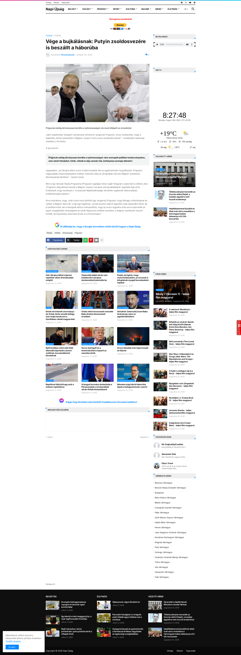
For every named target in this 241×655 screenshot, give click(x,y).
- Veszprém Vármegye (164, 572)
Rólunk (56, 3)
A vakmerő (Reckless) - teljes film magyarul (180, 310)
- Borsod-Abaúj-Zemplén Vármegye (170, 487)
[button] (186, 9)
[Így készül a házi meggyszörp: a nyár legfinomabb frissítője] (52, 619)
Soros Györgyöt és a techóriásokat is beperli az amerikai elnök (94, 350)
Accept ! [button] (12, 647)
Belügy (72, 9)
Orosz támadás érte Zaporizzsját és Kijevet (132, 349)
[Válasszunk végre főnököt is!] (104, 605)
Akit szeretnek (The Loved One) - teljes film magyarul (181, 342)
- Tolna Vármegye (162, 562)
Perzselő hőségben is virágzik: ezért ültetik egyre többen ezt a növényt (127, 617)
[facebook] (182, 3)
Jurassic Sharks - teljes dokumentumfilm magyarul (182, 411)
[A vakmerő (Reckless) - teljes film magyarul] (160, 312)
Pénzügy (102, 9)
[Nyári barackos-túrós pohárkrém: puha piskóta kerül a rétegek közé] (52, 632)
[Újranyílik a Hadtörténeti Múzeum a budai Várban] (155, 605)
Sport (116, 9)
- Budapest (159, 492)
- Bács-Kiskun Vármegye (165, 497)
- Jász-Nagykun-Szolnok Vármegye (170, 532)
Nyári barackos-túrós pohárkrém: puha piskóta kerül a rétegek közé (76, 631)
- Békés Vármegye (162, 502)
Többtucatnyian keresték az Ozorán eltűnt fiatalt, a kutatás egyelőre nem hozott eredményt (182, 196)
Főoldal (49, 36)
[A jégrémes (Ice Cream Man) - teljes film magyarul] (160, 426)
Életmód (172, 9)
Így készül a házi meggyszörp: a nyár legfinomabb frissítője (76, 617)
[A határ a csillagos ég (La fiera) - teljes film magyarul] (160, 374)
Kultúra (130, 9)
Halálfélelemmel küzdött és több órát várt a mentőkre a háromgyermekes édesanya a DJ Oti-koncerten (182, 213)
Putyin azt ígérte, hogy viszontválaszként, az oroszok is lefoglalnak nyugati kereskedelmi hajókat (133, 279)
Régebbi (144, 437)
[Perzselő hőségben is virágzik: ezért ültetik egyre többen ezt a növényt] (104, 617)
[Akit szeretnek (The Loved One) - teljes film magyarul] (160, 344)
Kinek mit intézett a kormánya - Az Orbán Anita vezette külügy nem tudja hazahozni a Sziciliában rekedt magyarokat (60, 315)
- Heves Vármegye (162, 527)
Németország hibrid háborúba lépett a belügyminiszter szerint (132, 385)
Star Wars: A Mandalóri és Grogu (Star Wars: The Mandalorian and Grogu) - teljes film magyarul (181, 358)
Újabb (50, 437)
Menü (158, 9)
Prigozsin (78, 233)
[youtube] (190, 3)
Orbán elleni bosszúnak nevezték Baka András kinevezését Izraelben (97, 314)
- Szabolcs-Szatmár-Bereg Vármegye (171, 557)
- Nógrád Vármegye (163, 542)
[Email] (96, 240)
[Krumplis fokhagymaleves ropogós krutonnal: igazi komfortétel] (52, 605)
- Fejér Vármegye (161, 512)
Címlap (48, 3)
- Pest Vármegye (161, 547)
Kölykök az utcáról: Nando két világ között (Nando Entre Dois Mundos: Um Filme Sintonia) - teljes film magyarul (181, 327)
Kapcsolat (65, 3)
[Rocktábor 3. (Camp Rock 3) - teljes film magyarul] (160, 401)
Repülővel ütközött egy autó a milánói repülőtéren (60, 385)
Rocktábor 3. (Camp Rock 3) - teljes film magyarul (181, 399)
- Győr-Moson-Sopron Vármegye (168, 517)
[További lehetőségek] (101, 240)
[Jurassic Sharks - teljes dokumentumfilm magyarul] (160, 413)
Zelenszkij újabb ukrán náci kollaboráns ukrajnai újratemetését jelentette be (94, 277)
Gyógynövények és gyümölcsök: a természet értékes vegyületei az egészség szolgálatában (128, 631)
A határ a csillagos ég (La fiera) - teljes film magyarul (182, 372)
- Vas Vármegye (161, 567)
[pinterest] (194, 3)
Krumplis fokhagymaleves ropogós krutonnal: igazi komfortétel (73, 604)
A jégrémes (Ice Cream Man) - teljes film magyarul (182, 424)
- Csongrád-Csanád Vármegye (167, 507)
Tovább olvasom (13, 641)
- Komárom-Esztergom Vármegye (169, 537)
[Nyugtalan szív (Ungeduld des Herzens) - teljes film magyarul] (160, 386)
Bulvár (145, 9)
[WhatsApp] (85, 240)
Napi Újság (55, 9)
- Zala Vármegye (161, 577)
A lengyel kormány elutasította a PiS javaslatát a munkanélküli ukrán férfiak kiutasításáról (96, 387)
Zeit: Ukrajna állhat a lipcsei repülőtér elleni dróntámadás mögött (59, 277)
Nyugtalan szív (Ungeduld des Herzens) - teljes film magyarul (181, 386)
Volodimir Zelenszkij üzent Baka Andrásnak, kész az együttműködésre (132, 314)
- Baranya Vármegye (163, 483)
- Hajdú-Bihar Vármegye (164, 522)
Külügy (86, 9)
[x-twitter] (186, 3)
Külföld (58, 36)
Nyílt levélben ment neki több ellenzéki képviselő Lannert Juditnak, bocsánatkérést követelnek (59, 352)
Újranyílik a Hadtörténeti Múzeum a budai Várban (175, 603)
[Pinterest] (91, 240)
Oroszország (67, 233)
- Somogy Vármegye (163, 552)
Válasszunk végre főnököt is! (126, 602)
